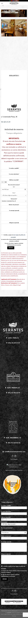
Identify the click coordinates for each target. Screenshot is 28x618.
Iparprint (9, 612)
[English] (12, 0)
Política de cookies (11, 614)
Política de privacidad (21, 614)
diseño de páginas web (17, 612)
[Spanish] (18, 0)
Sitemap (14, 616)
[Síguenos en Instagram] (15, 456)
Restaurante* (14, 198)
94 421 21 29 (5, 122)
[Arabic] (10, 0)
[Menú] (2, 3)
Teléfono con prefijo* (12, 181)
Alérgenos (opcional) (14, 222)
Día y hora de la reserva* (14, 184)
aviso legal (15, 234)
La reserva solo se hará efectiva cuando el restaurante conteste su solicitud (14, 240)
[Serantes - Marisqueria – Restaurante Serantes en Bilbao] (14, 3)
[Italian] (15, 0)
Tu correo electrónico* (14, 174)
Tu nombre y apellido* (14, 168)
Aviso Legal (3, 614)
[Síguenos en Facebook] (12, 456)
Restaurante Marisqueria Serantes (14, 470)
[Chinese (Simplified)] (11, 0)
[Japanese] (16, 0)
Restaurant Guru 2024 (15, 465)
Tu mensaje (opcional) (14, 210)
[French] (14, 0)
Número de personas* (14, 204)
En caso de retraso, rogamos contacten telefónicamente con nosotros (14, 244)
